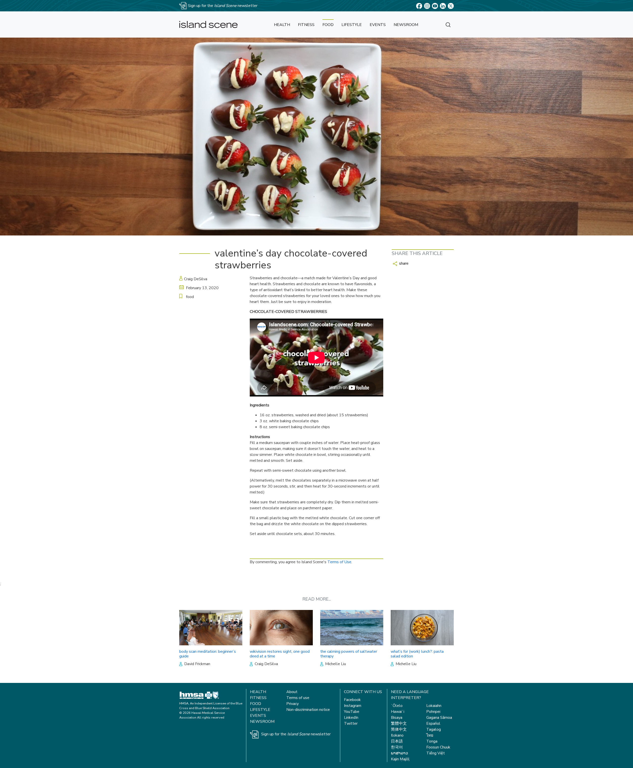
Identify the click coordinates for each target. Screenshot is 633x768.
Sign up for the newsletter (296, 734)
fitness (306, 24)
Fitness (258, 697)
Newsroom (262, 721)
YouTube (351, 711)
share (403, 263)
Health (258, 692)
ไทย (429, 735)
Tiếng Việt (435, 753)
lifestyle (351, 24)
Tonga (431, 741)
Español (433, 723)
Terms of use (297, 697)
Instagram (352, 705)
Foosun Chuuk (438, 747)
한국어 (397, 747)
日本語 (397, 741)
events (378, 24)
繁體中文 (399, 723)
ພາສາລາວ (399, 753)
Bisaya (396, 717)
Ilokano (397, 735)
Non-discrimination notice (308, 709)
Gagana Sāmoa (439, 717)
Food (255, 703)
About (291, 692)
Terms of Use (339, 562)
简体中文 (399, 729)
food (328, 24)
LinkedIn (351, 717)
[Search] (448, 24)
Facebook (352, 699)
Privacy (292, 703)
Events (258, 715)
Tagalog (433, 729)
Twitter (351, 723)
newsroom (406, 24)
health (282, 24)
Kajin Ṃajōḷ (400, 759)
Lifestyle (260, 709)
